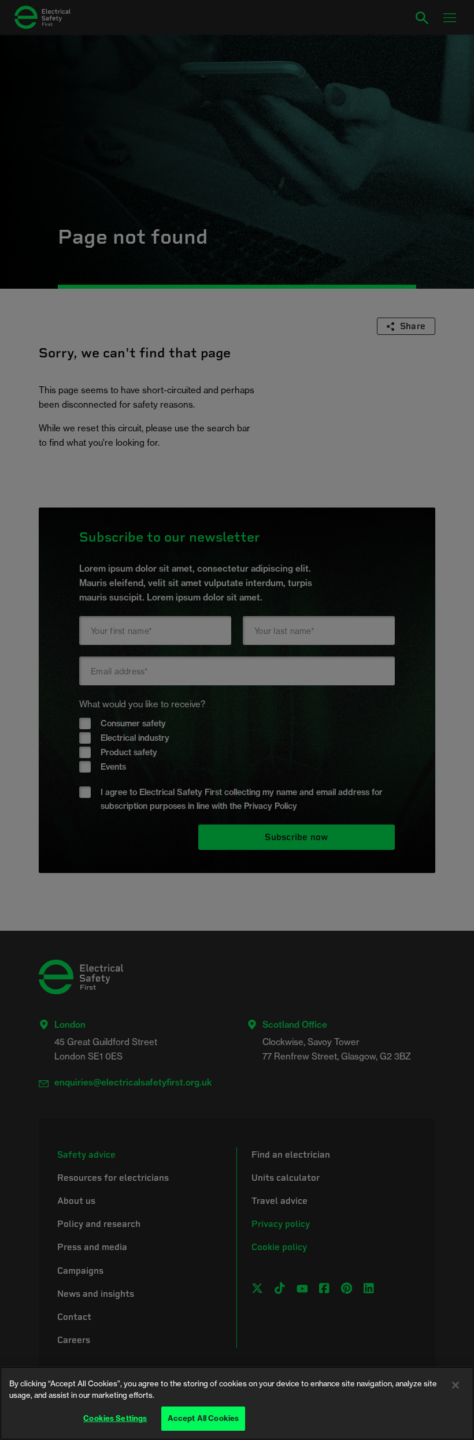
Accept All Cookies (203, 1418)
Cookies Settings (115, 1418)
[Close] (455, 1385)
